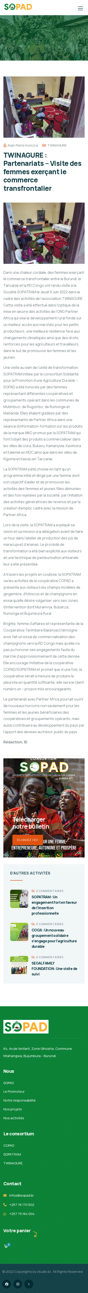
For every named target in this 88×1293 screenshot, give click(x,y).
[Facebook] (6, 1284)
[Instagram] (17, 1284)
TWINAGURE (57, 145)
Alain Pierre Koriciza (22, 145)
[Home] (26, 1026)
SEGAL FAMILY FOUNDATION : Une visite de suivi (54, 969)
